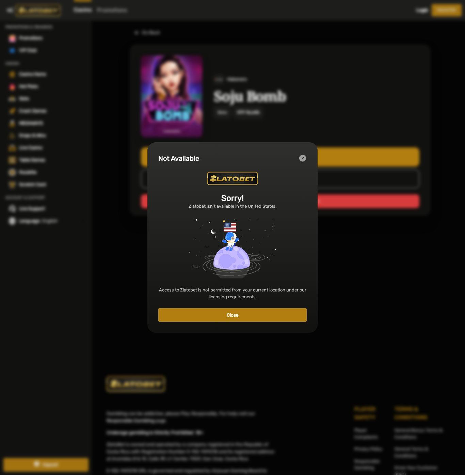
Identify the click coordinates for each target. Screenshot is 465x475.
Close (233, 315)
